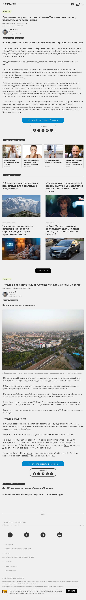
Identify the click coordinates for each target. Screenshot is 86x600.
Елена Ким (13, 30)
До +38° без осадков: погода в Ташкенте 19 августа (27, 488)
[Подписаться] (82, 525)
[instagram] (26, 534)
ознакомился (52, 48)
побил (37, 440)
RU (77, 4)
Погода (5, 300)
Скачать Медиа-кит (12, 566)
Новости (7, 11)
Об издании (9, 544)
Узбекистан (19, 38)
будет (66, 445)
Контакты (9, 562)
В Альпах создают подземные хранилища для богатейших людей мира (20, 186)
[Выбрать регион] (72, 4)
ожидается (33, 378)
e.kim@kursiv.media (15, 34)
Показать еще (43, 271)
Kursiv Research (11, 570)
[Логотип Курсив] (9, 4)
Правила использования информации (18, 548)
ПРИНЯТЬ (71, 591)
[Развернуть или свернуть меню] (82, 4)
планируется (37, 102)
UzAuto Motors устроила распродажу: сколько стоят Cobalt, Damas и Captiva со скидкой (62, 230)
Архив (7, 553)
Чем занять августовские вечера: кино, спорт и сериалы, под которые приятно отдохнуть (17, 230)
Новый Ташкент (8, 38)
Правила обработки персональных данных (20, 557)
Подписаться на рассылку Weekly (15, 522)
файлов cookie (40, 593)
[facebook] (10, 534)
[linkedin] (59, 534)
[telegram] (43, 534)
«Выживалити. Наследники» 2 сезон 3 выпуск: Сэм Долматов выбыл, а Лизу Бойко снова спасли (64, 187)
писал (29, 453)
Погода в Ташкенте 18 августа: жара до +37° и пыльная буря (32, 494)
